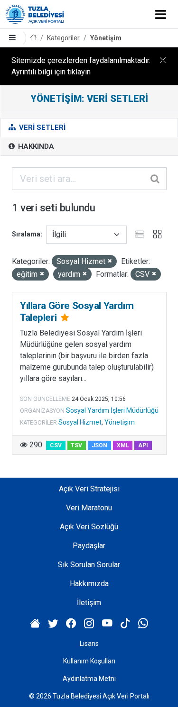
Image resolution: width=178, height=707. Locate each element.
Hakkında (35, 146)
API (143, 445)
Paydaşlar (89, 545)
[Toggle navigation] (160, 14)
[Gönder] (156, 178)
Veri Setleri (41, 127)
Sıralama (26, 234)
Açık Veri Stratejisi (89, 488)
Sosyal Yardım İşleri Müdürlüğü (112, 410)
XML (123, 445)
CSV (56, 445)
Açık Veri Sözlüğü (89, 526)
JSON (99, 445)
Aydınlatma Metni (89, 678)
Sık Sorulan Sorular (89, 564)
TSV (76, 445)
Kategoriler (63, 38)
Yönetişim (106, 38)
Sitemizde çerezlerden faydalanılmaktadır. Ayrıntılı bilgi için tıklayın (80, 66)
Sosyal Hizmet (80, 422)
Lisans (89, 643)
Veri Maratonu (89, 507)
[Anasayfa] (33, 38)
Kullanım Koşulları (89, 661)
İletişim (89, 602)
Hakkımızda (89, 583)
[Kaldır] (110, 261)
